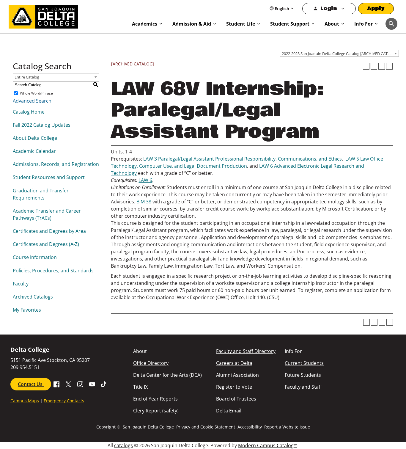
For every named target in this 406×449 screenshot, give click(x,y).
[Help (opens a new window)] (389, 66)
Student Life (240, 24)
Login (328, 8)
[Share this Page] (374, 66)
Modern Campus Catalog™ (267, 445)
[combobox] (339, 53)
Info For (363, 24)
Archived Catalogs (33, 296)
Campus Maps (24, 401)
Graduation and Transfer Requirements (41, 194)
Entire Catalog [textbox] (27, 77)
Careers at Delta (234, 363)
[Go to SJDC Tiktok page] (104, 383)
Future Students (303, 375)
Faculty (21, 283)
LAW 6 (145, 180)
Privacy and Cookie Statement (205, 427)
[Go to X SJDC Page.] (68, 383)
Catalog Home (29, 112)
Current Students (304, 363)
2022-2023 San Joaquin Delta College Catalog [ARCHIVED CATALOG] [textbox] (340, 53)
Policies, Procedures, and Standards (53, 270)
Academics (144, 24)
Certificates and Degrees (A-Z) (46, 244)
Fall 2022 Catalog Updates (41, 125)
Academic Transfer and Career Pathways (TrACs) (47, 214)
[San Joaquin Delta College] (67, 15)
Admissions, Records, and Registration (56, 164)
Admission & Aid (191, 24)
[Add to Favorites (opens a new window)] (366, 66)
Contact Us (31, 384)
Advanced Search (32, 101)
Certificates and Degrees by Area (49, 231)
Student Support (289, 24)
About (332, 24)
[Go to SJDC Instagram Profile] (80, 383)
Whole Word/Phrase (36, 93)
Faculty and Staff (303, 387)
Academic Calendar (34, 151)
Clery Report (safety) (156, 410)
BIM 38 (143, 201)
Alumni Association (237, 375)
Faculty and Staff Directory (246, 351)
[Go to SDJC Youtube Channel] (92, 383)
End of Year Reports (155, 398)
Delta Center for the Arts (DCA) (167, 375)
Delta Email (228, 410)
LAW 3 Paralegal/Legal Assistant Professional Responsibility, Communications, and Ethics (242, 159)
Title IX (140, 387)
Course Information (35, 257)
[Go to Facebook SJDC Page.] (56, 383)
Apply (376, 8)
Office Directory (151, 363)
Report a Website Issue (287, 427)
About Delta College (35, 138)
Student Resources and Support (49, 177)
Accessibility (249, 427)
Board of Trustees (236, 398)
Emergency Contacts (64, 401)
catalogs (123, 445)
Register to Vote (234, 387)
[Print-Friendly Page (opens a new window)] (381, 66)
